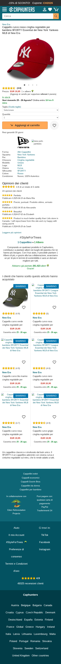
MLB (19, 165)
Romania (35, 641)
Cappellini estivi (30, 473)
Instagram (44, 549)
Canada (48, 605)
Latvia (16, 634)
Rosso (20, 173)
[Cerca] (56, 16)
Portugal (23, 641)
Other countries (40, 655)
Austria (15, 605)
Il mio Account (16, 535)
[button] (24, 85)
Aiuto (16, 527)
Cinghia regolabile (25, 160)
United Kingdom (21, 655)
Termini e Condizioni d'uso (16, 567)
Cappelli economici (30, 478)
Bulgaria (37, 605)
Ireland (51, 626)
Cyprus (20, 612)
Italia (8, 634)
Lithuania (27, 634)
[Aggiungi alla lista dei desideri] (54, 125)
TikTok (44, 535)
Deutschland (15, 619)
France (10, 626)
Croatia (10, 612)
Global (19, 626)
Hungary (40, 626)
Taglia (5, 107)
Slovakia (47, 641)
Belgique (25, 605)
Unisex (20, 162)
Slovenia (17, 648)
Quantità (6, 114)
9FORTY (21, 171)
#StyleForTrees (15, 542)
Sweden (28, 648)
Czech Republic (34, 612)
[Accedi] (44, 9)
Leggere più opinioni (11, 232)
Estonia (38, 619)
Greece (29, 626)
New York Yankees (26, 154)
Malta (52, 634)
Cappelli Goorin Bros (30, 481)
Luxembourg (40, 634)
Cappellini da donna (30, 485)
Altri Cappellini (24, 152)
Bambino (21, 157)
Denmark (50, 612)
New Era (6, 24)
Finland (49, 619)
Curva (20, 168)
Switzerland (41, 648)
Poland (13, 641)
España (28, 619)
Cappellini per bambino (30, 489)
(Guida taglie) (14, 107)
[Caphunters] (17, 9)
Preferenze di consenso (16, 553)
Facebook (44, 542)
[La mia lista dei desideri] (50, 9)
